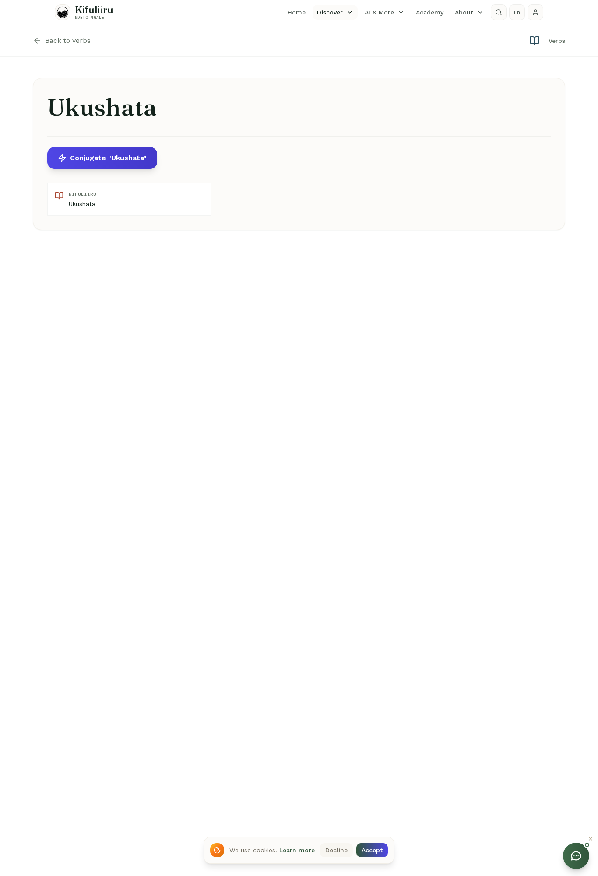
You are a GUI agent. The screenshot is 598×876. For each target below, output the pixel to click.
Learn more (297, 850)
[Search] (499, 12)
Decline (336, 850)
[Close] (590, 839)
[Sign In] (535, 12)
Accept (372, 850)
